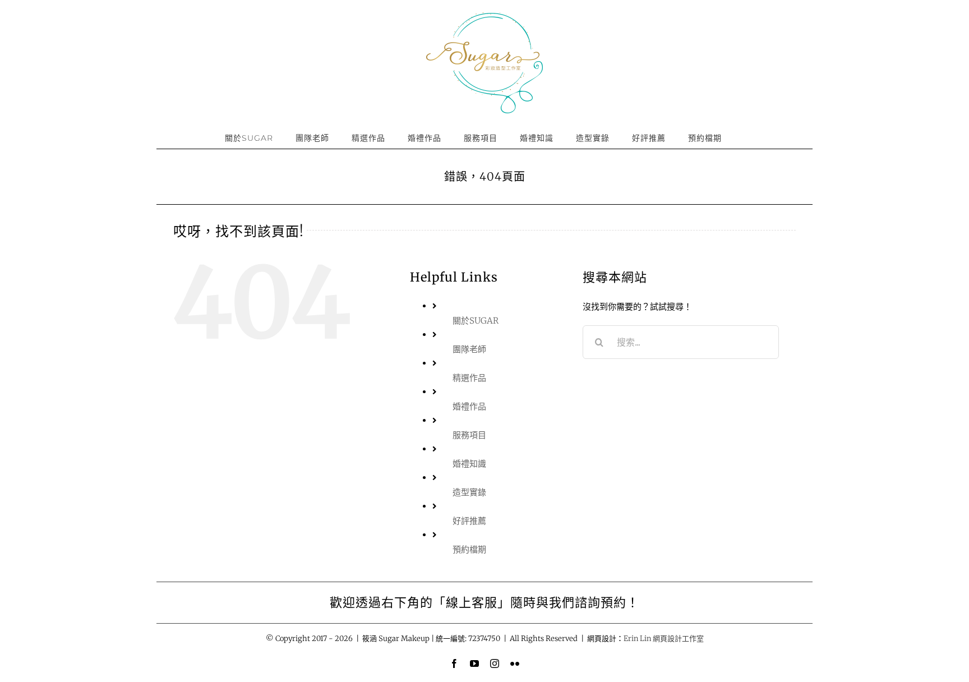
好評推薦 (469, 520)
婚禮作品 (469, 406)
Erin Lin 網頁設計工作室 (664, 638)
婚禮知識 (469, 463)
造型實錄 (469, 492)
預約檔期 (469, 549)
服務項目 (469, 435)
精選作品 (469, 377)
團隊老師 (469, 349)
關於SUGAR (476, 320)
